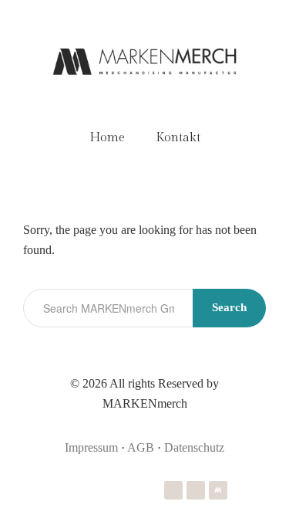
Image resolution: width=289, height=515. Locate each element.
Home (107, 137)
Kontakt (178, 137)
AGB (140, 447)
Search (229, 307)
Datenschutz (194, 447)
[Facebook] (196, 490)
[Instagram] (173, 490)
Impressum (91, 447)
